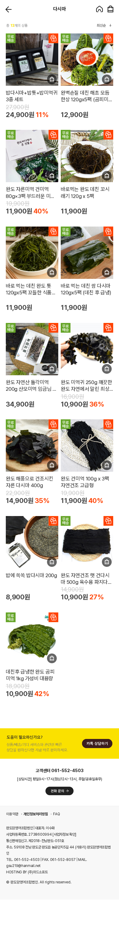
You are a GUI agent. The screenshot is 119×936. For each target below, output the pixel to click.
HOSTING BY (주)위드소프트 (27, 872)
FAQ (56, 814)
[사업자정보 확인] (64, 834)
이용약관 (12, 814)
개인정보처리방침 (35, 814)
